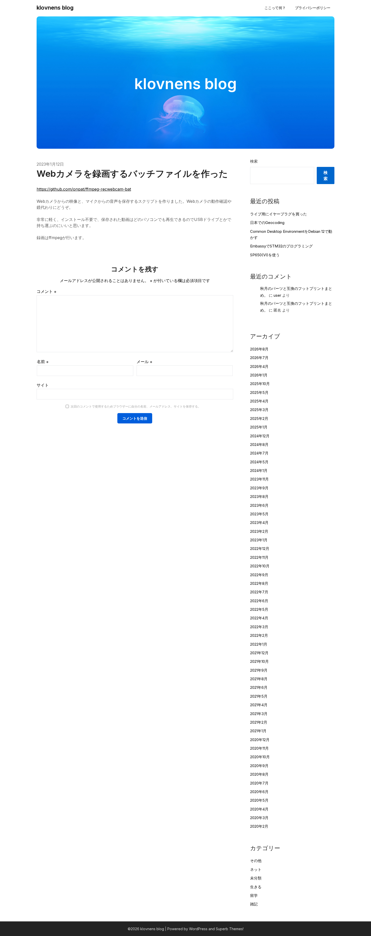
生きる (255, 886)
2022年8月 (259, 583)
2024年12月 (260, 436)
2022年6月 (259, 600)
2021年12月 (259, 652)
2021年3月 (259, 713)
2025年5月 (259, 392)
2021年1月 (258, 730)
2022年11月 (259, 557)
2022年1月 (258, 644)
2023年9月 (259, 488)
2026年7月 (259, 357)
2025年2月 (259, 418)
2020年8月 (259, 774)
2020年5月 (259, 800)
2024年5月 (259, 462)
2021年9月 (259, 670)
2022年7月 (259, 592)
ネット (255, 869)
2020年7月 (259, 783)
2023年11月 (259, 479)
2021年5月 (259, 696)
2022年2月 (259, 635)
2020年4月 (259, 809)
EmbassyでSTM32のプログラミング (281, 246)
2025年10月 (260, 383)
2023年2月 (259, 531)
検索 (254, 161)
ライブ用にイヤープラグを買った (278, 214)
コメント (46, 291)
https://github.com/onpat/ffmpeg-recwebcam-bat (84, 189)
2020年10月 (260, 756)
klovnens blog (55, 7)
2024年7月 (259, 453)
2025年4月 (259, 401)
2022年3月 (259, 626)
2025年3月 (259, 409)
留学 (254, 895)
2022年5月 (259, 609)
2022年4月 (259, 618)
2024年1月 (259, 470)
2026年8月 (259, 349)
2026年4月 (259, 366)
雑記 (254, 904)
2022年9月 (259, 574)
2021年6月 (259, 687)
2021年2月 (258, 722)
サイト (43, 385)
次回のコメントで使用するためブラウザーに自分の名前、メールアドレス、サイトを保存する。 (136, 406)
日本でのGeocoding (267, 222)
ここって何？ (275, 8)
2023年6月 (259, 505)
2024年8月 (259, 444)
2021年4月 (259, 704)
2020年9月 (259, 765)
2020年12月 (260, 739)
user (277, 295)
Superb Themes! (230, 929)
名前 (42, 361)
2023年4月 (259, 522)
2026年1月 (259, 375)
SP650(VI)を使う (265, 254)
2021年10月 (259, 661)
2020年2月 (259, 826)
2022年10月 (260, 566)
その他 (255, 860)
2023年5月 (259, 514)
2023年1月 (259, 540)
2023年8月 (259, 496)
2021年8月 (259, 678)
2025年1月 (259, 427)
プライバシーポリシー (312, 8)
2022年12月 (259, 548)
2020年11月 (259, 748)
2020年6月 (259, 791)
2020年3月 (259, 817)
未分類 (255, 878)
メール (144, 361)
